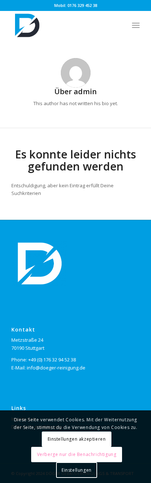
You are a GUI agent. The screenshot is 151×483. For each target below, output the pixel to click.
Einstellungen (77, 470)
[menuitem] (136, 25)
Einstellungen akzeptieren (77, 439)
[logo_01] (62, 25)
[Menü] (136, 25)
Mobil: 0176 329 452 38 (75, 5)
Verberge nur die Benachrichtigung (77, 454)
